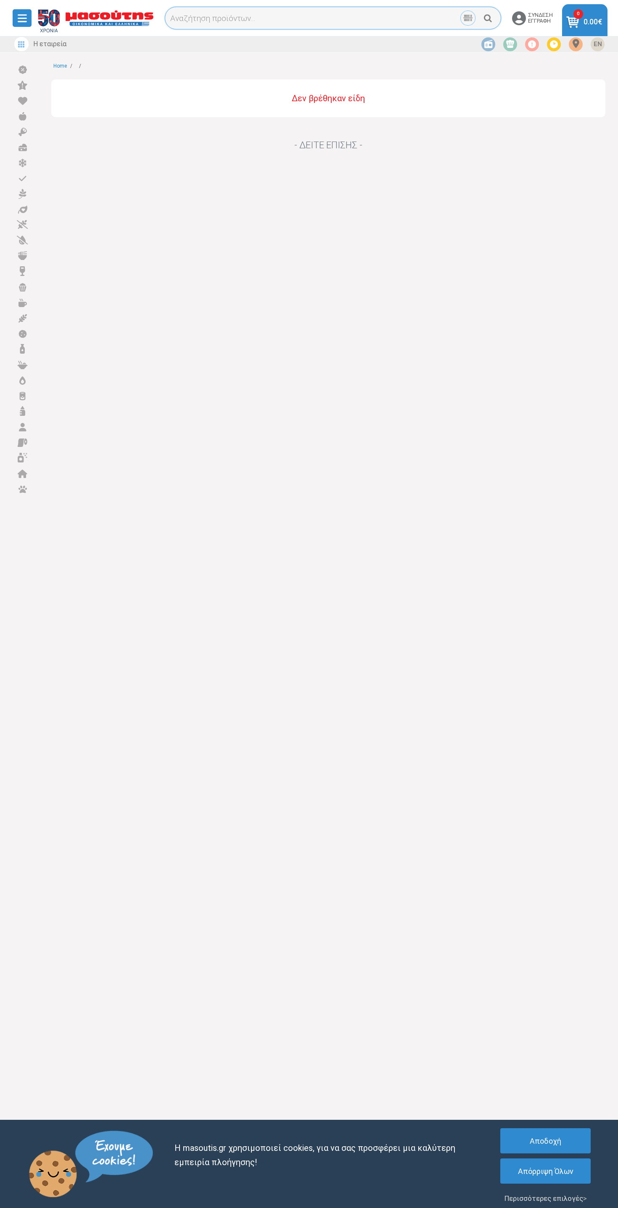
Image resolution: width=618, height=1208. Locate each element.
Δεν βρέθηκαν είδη (328, 98)
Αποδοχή (545, 1141)
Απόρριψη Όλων (545, 1171)
